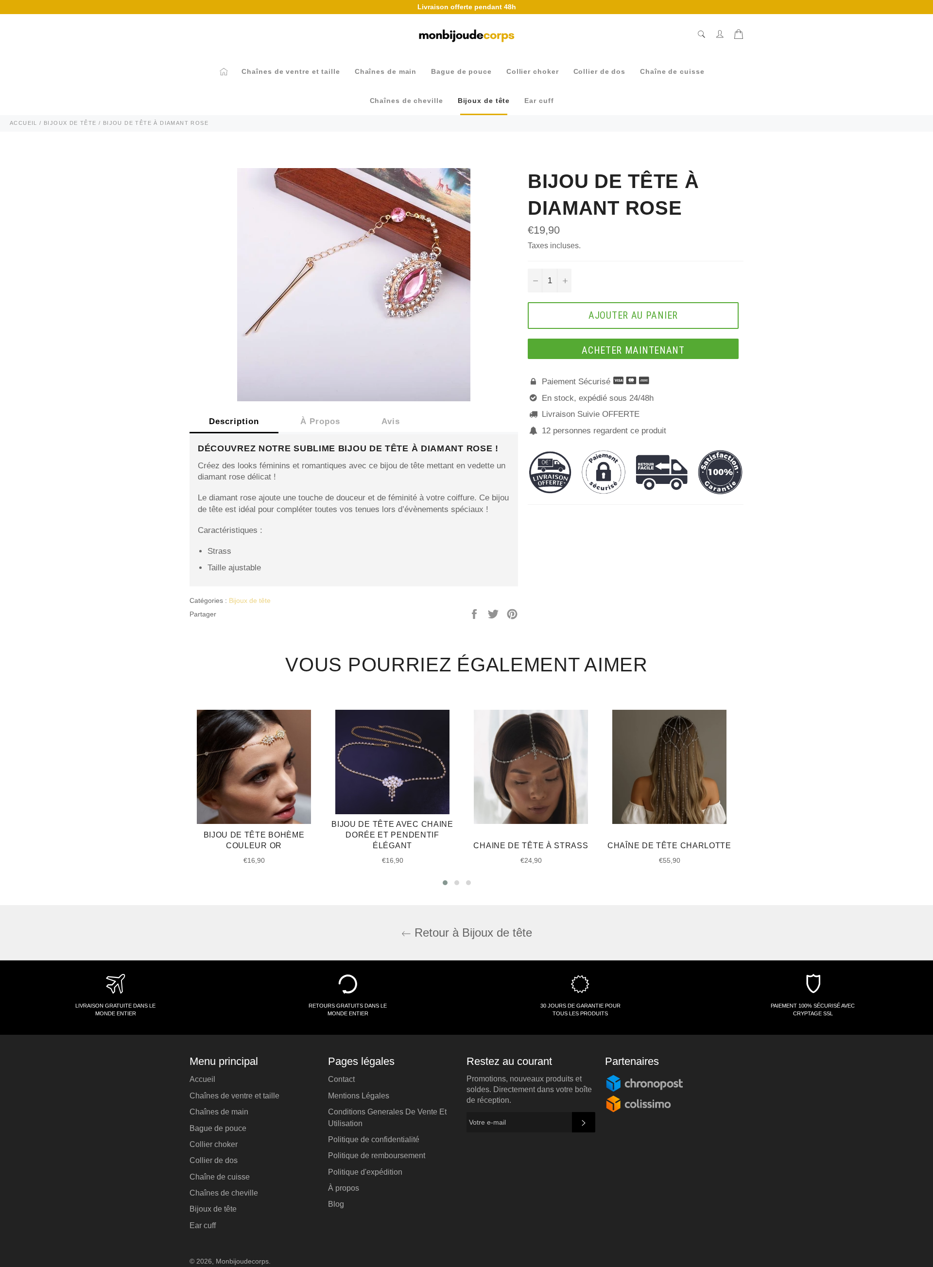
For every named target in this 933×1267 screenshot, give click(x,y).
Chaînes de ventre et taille (291, 71)
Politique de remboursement (376, 1155)
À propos (343, 1188)
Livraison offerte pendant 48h (466, 7)
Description (234, 421)
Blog (336, 1204)
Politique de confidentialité (373, 1139)
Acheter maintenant (633, 350)
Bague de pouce (461, 71)
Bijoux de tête (484, 100)
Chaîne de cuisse (672, 71)
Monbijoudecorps (242, 1261)
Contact (341, 1079)
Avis (390, 421)
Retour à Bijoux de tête (471, 932)
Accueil (202, 1079)
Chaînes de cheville (406, 100)
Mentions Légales (358, 1096)
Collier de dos (599, 71)
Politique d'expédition (365, 1172)
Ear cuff (538, 100)
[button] (445, 883)
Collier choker (532, 71)
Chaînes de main (386, 71)
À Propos (320, 421)
